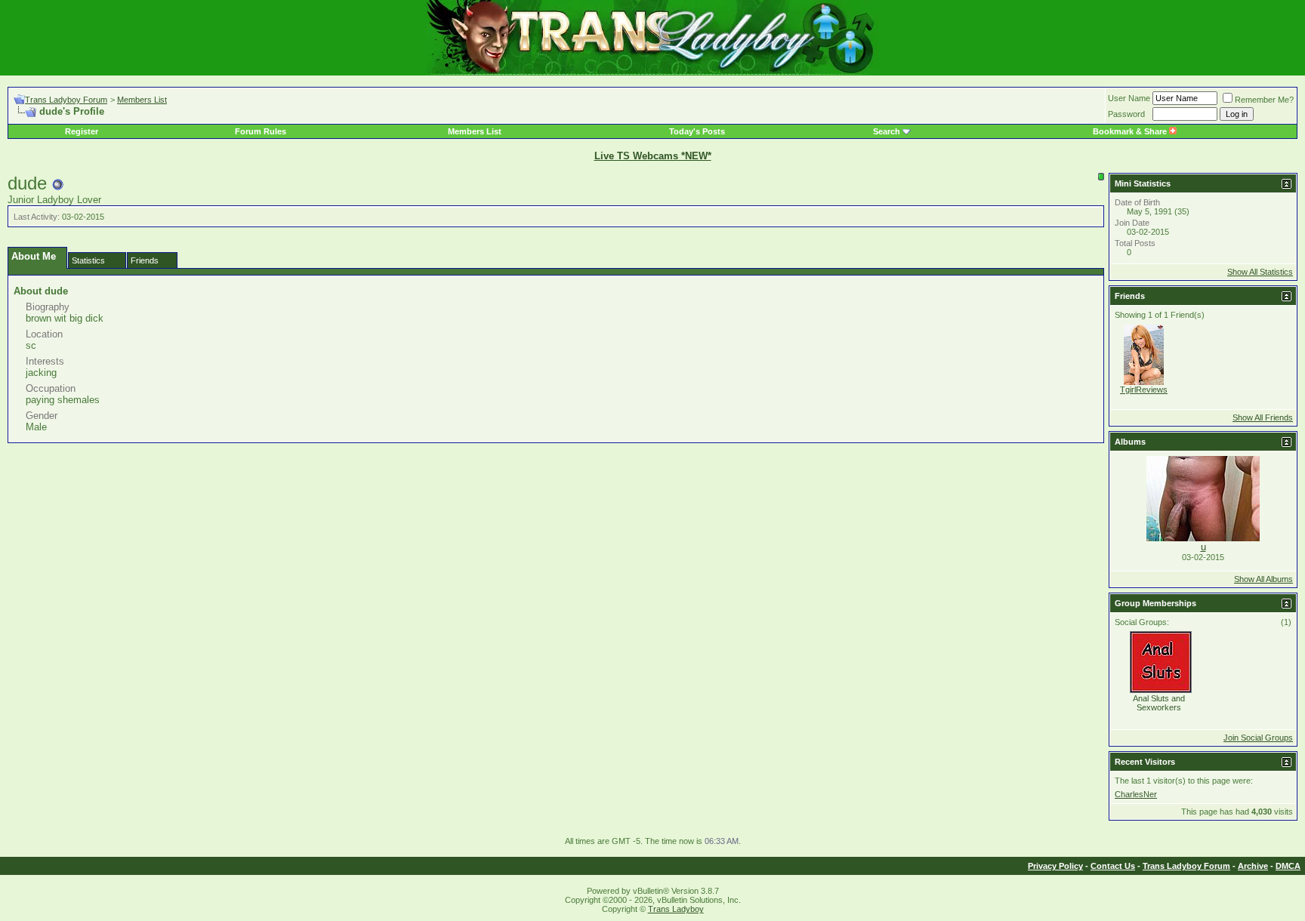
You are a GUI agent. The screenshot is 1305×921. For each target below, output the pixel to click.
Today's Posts (697, 131)
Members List (142, 99)
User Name (1129, 98)
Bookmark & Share (1131, 131)
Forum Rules (260, 131)
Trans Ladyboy (676, 908)
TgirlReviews (1144, 389)
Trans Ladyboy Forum (66, 99)
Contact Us (1113, 865)
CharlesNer (1136, 794)
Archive (1253, 865)
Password (1126, 114)
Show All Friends (1262, 417)
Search (886, 131)
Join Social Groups (1258, 737)
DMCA (1288, 865)
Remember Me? (1264, 99)
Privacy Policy (1055, 865)
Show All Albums (1263, 579)
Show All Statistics (1260, 271)
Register (81, 131)
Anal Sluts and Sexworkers (1159, 703)
